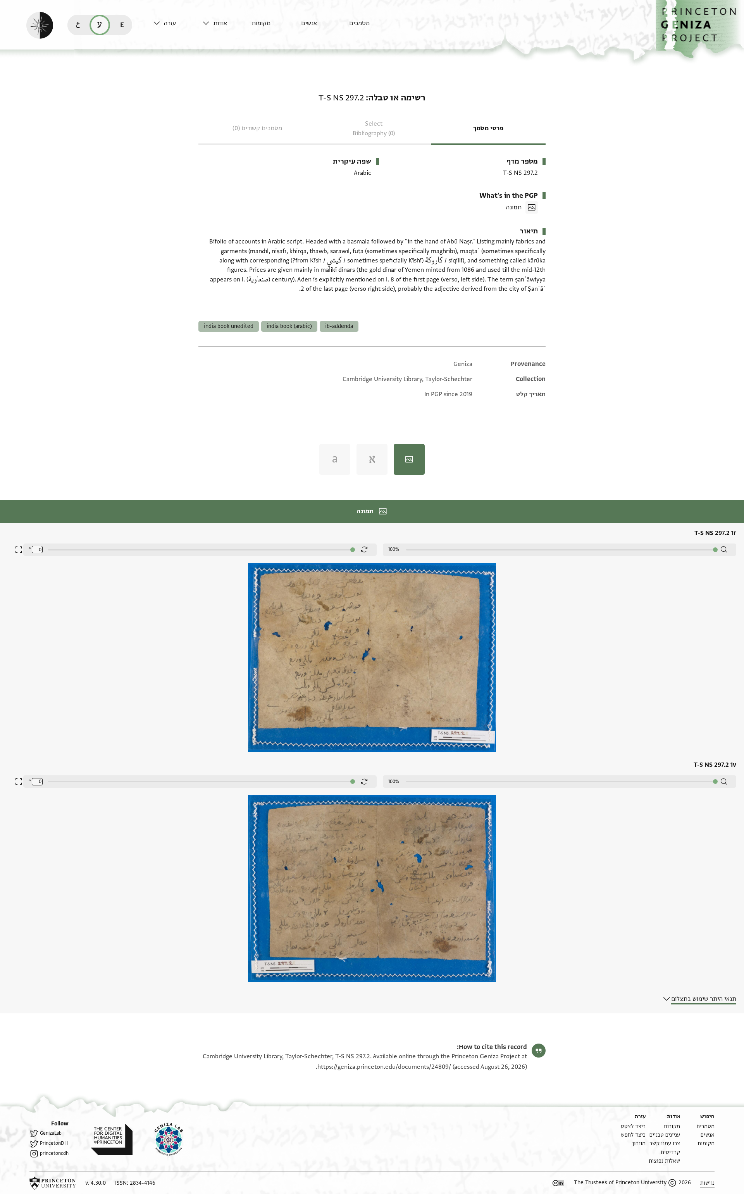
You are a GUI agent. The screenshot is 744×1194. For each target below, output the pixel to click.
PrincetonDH (54, 1143)
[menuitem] (371, 27)
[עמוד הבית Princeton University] (52, 1183)
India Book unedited (228, 326)
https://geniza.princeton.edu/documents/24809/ (384, 1067)
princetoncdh (54, 1153)
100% (393, 549)
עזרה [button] (170, 23)
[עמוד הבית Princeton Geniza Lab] (162, 1139)
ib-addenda (339, 326)
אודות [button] (220, 23)
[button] (700, 29)
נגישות (707, 1183)
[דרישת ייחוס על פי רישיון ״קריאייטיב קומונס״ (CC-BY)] (558, 1183)
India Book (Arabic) (289, 326)
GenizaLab (51, 1133)
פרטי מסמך (488, 128)
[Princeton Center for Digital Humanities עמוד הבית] (105, 1139)
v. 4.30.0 (95, 1183)
